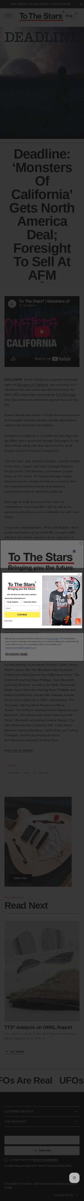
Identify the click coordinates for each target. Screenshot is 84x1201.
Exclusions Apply (8, 620)
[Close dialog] (79, 575)
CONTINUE (22, 615)
